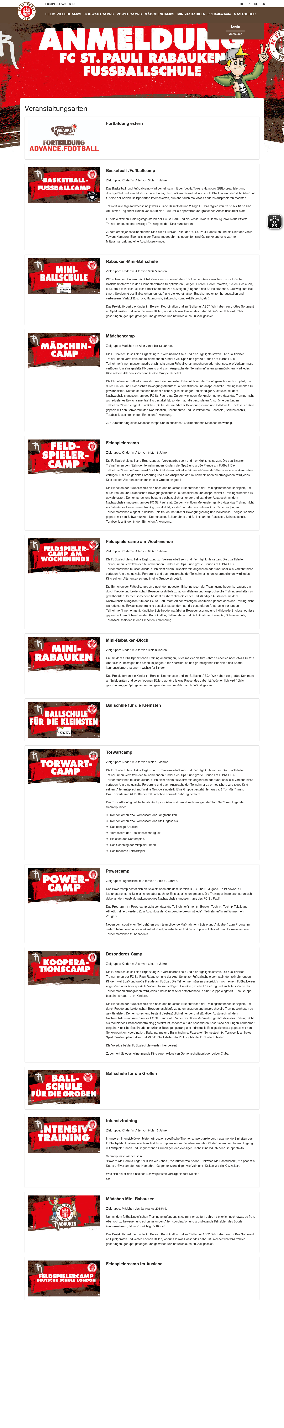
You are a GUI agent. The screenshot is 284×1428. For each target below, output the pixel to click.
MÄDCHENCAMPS (159, 14)
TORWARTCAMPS (99, 14)
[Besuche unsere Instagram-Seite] (249, 4)
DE (256, 4)
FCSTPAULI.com (56, 4)
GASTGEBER (245, 14)
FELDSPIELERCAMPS (63, 14)
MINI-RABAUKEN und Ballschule (204, 14)
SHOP (72, 4)
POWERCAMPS (129, 14)
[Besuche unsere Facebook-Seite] (241, 4)
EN (263, 4)
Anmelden (235, 34)
